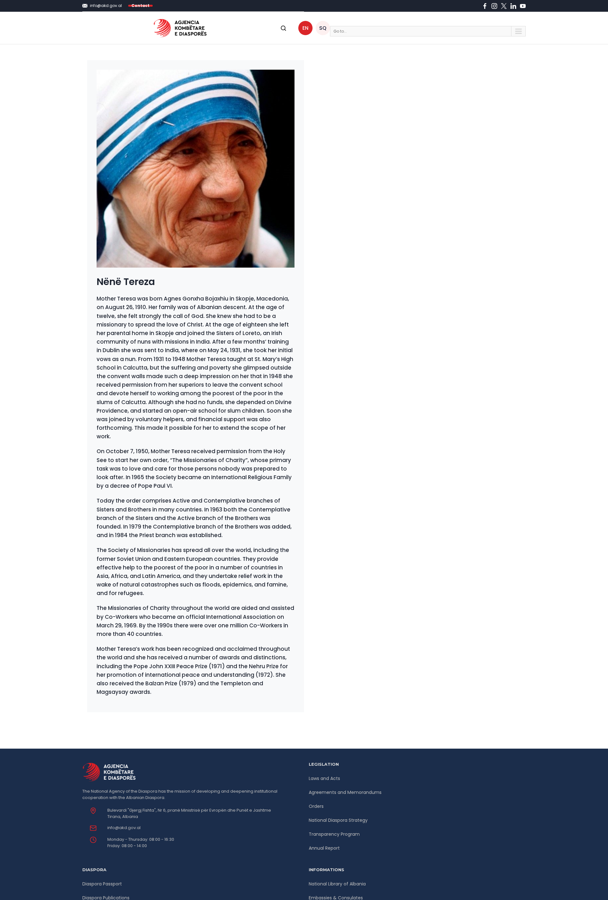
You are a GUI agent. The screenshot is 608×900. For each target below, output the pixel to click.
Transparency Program (334, 834)
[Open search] (283, 28)
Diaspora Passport (102, 884)
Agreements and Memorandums (345, 792)
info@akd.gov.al (124, 828)
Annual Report (324, 848)
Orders (316, 806)
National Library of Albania (337, 884)
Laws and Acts (324, 778)
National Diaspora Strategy (338, 820)
